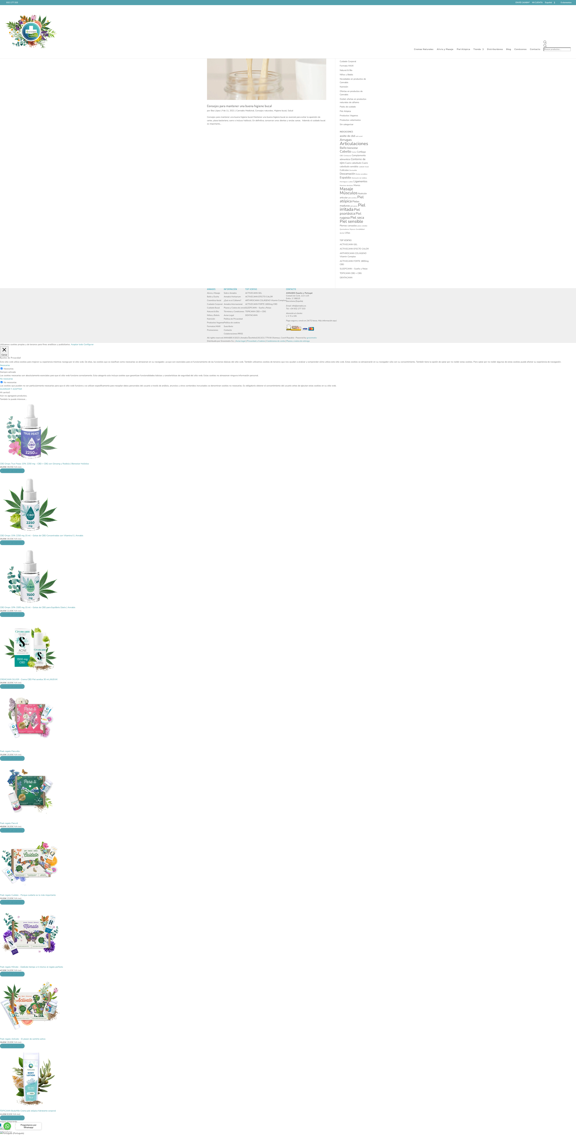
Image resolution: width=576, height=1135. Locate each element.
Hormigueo (344, 182)
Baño (343, 148)
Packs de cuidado (348, 106)
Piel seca (357, 217)
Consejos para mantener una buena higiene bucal (239, 106)
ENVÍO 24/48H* (523, 3)
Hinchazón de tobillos (359, 178)
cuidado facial (364, 167)
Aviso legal (241, 341)
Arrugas (346, 140)
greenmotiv (312, 337)
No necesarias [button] (6, 378)
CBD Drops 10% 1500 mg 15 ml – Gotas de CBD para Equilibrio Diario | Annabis (37, 607)
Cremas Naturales (424, 49)
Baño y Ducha (213, 296)
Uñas (347, 232)
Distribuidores (495, 49)
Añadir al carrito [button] (12, 470)
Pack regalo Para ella (10, 751)
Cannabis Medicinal (245, 110)
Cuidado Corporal (348, 61)
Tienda (477, 49)
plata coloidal (362, 226)
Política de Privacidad (233, 319)
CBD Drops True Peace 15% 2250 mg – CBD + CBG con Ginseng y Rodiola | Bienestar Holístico (44, 463)
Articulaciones (354, 144)
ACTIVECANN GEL (348, 244)
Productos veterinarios (350, 120)
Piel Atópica (463, 49)
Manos (357, 185)
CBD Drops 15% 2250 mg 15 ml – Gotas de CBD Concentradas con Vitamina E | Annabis (41, 535)
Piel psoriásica (350, 211)
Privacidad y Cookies (256, 341)
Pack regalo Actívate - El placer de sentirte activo (22, 1039)
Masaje (346, 189)
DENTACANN (346, 277)
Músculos (348, 193)
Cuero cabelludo (353, 162)
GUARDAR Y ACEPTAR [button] (11, 389)
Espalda (345, 177)
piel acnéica (352, 198)
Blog (508, 49)
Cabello (345, 151)
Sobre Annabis (230, 293)
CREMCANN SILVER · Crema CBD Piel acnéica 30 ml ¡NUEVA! (28, 679)
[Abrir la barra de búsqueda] (557, 42)
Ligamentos (360, 181)
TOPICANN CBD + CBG (351, 273)
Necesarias (9, 368)
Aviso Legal (229, 315)
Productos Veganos (349, 115)
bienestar (352, 148)
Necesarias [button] (5, 365)
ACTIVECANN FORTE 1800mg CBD (261, 304)
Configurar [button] (89, 344)
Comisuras (347, 155)
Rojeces (352, 229)
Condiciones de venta (275, 341)
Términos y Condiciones (234, 311)
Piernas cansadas (348, 225)
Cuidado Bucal (213, 307)
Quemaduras (344, 229)
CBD (341, 155)
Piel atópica (352, 199)
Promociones (212, 330)
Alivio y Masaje (445, 49)
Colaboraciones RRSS (233, 333)
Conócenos (520, 49)
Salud (290, 110)
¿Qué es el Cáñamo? (232, 300)
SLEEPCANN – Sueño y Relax (354, 268)
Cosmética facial (214, 300)
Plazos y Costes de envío (234, 307)
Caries (354, 152)
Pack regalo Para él (9, 823)
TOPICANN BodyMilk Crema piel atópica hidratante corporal (28, 1110)
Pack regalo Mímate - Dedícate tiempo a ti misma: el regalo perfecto (31, 967)
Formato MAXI (347, 65)
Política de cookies (232, 322)
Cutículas (344, 170)
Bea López (215, 110)
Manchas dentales (346, 185)
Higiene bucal (280, 110)
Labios (350, 182)
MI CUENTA (537, 3)
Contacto (535, 49)
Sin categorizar (346, 124)
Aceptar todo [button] (77, 344)
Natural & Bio (346, 70)
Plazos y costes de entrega (298, 341)
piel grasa (353, 206)
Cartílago (361, 151)
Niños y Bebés (346, 74)
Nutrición (344, 86)
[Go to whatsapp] (7, 1126)
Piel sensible (351, 221)
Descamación (347, 173)
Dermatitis (353, 170)
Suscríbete (228, 326)
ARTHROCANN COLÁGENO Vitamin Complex (265, 300)
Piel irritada (352, 207)
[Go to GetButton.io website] (7, 1132)
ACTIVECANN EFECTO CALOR (354, 248)
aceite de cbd (347, 136)
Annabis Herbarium (232, 296)
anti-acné (359, 136)
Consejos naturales (264, 110)
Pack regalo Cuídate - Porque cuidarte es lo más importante (28, 895)
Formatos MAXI (213, 326)
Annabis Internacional (233, 304)
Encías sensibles (361, 174)
